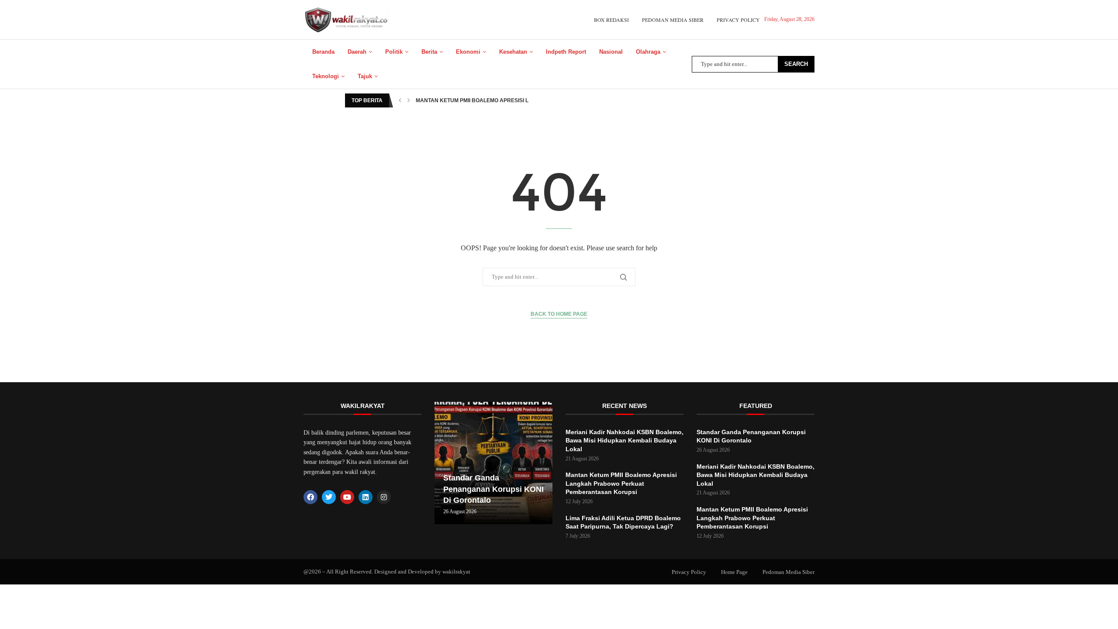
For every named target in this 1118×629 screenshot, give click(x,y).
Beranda (323, 51)
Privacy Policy (738, 19)
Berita (429, 51)
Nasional (611, 51)
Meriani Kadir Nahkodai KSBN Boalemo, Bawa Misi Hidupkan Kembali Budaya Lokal (624, 441)
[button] (400, 100)
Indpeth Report (566, 51)
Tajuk (365, 76)
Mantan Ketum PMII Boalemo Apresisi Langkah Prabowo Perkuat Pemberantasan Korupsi (621, 483)
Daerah (357, 51)
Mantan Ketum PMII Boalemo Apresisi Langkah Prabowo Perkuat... (513, 100)
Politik (394, 51)
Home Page (734, 572)
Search (796, 64)
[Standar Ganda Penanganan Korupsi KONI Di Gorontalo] (493, 463)
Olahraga (648, 51)
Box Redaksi (611, 19)
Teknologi (325, 76)
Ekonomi (468, 51)
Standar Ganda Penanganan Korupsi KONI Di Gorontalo (493, 488)
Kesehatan (513, 51)
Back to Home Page (559, 314)
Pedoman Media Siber (673, 19)
